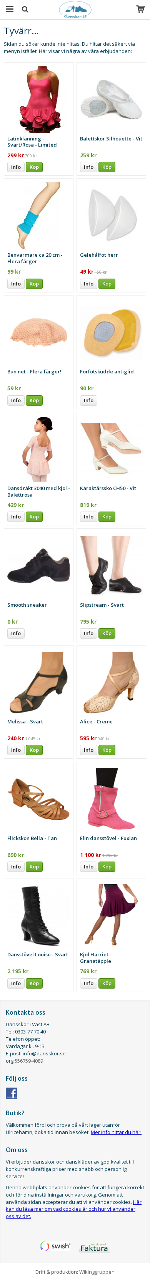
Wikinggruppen (97, 1271)
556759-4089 (29, 1060)
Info (16, 166)
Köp (34, 166)
